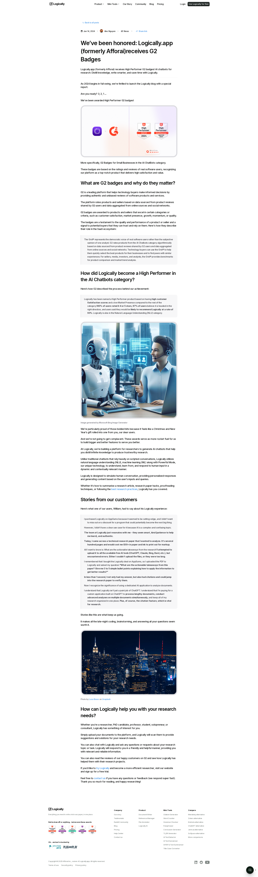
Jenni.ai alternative (195, 830)
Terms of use (53, 865)
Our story (117, 814)
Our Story (127, 4)
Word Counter (168, 818)
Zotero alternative (195, 818)
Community (140, 4)
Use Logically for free (199, 4)
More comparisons (195, 837)
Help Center (118, 833)
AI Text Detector (169, 837)
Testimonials (119, 818)
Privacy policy (80, 865)
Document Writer (145, 814)
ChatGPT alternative (196, 826)
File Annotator (144, 822)
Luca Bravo (94, 699)
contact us (99, 778)
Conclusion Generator (172, 830)
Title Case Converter (171, 848)
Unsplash (106, 699)
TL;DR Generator (169, 833)
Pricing (160, 4)
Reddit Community (121, 822)
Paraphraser (168, 826)
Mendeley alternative (196, 814)
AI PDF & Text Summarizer (173, 845)
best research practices (124, 489)
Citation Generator (170, 814)
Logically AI (143, 826)
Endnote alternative (195, 822)
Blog (151, 4)
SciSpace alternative (196, 833)
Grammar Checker (170, 822)
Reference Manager (147, 818)
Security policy (67, 865)
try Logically (102, 768)
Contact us (118, 837)
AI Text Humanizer (170, 841)
